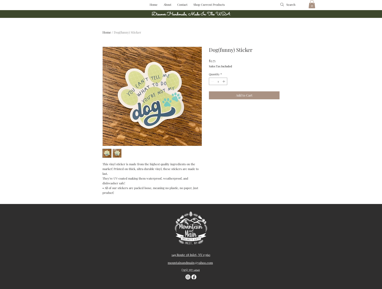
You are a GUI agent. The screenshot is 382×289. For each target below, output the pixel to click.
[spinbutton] (218, 81)
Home (106, 32)
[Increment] (224, 81)
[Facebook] (193, 277)
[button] (311, 4)
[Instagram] (187, 277)
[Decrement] (212, 81)
